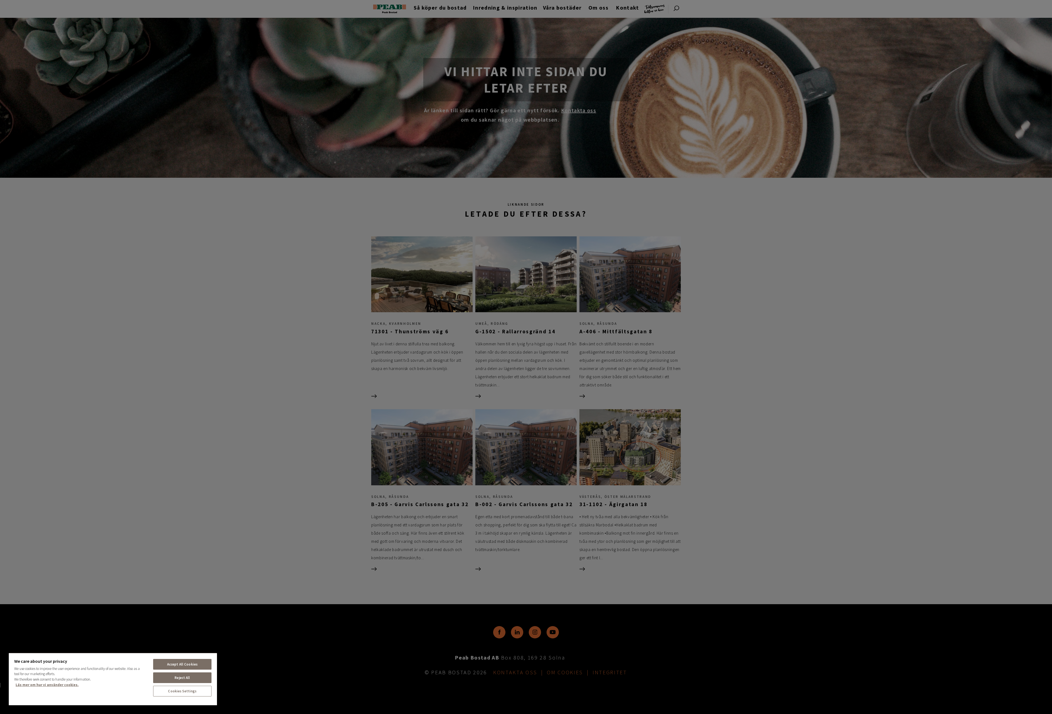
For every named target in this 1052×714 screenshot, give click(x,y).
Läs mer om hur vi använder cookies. (47, 685)
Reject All (182, 677)
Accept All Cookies (182, 664)
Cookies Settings (182, 691)
